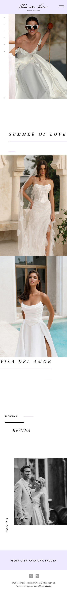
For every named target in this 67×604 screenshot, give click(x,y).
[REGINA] (15, 435)
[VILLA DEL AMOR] (38, 56)
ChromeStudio (45, 586)
